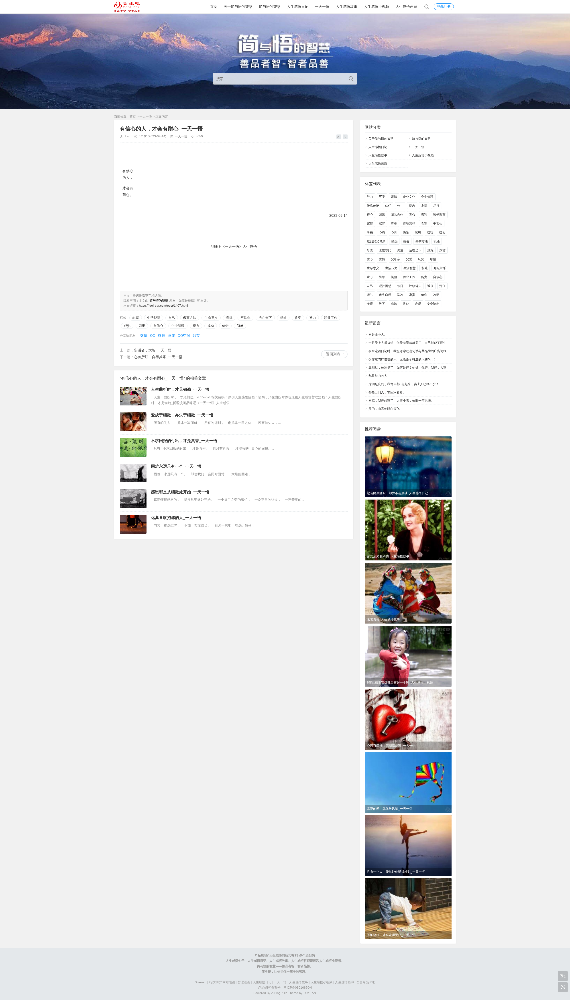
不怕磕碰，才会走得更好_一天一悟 (391, 935)
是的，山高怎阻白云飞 (384, 409)
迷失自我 (385, 295)
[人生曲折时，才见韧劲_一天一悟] (133, 396)
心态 (135, 318)
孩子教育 (439, 214)
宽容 (382, 223)
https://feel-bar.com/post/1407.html (163, 305)
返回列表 (333, 354)
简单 (240, 326)
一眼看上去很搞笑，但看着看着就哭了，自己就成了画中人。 (410, 343)
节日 (400, 286)
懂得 (229, 318)
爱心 (370, 259)
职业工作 (330, 318)
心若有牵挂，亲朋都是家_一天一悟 (391, 745)
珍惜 (433, 259)
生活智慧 (153, 318)
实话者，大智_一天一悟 (153, 350)
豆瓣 (171, 335)
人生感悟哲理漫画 (303, 961)
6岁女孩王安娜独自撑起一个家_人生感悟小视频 (400, 682)
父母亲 (395, 259)
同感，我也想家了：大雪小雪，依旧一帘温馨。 (401, 400)
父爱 (409, 259)
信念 (225, 326)
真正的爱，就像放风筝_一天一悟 (389, 808)
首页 (213, 6)
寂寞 (412, 295)
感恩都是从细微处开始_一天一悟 (180, 492)
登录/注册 (443, 6)
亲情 (394, 196)
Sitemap (200, 982)
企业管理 (178, 326)
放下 (382, 304)
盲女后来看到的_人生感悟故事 (388, 556)
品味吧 (262, 955)
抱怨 (394, 241)
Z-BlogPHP (278, 993)
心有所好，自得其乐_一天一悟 (158, 357)
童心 (370, 277)
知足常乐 (440, 268)
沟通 (400, 250)
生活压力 (391, 268)
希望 (424, 223)
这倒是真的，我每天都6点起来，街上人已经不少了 (403, 384)
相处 (283, 318)
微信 (161, 335)
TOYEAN (309, 993)
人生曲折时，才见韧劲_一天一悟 (180, 389)
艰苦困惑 (385, 286)
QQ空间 (184, 335)
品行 (436, 205)
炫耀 (430, 250)
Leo (127, 136)
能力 (196, 326)
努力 (312, 318)
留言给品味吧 (365, 982)
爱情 (382, 259)
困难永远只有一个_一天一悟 (176, 466)
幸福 (370, 232)
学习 (400, 295)
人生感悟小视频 (376, 6)
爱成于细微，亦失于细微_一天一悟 (182, 415)
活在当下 (265, 318)
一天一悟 (322, 6)
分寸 (400, 205)
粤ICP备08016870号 (298, 987)
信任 (388, 205)
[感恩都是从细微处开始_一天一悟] (133, 498)
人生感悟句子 (235, 961)
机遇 (437, 241)
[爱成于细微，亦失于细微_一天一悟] (133, 421)
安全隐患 (433, 304)
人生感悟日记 (297, 6)
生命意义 (211, 318)
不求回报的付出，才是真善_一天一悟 (184, 440)
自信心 (158, 326)
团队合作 (397, 214)
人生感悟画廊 (406, 6)
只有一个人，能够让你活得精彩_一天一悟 (396, 872)
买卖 (382, 196)
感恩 (418, 232)
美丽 (394, 277)
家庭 (370, 223)
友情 (424, 205)
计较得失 (415, 286)
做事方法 (189, 318)
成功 (210, 326)
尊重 (394, 223)
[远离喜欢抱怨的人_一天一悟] (133, 524)
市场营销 (409, 223)
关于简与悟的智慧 (238, 6)
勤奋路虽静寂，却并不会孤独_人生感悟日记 (397, 493)
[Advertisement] (201, 274)
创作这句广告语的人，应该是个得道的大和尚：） (402, 359)
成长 (442, 232)
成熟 (127, 326)
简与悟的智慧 (269, 6)
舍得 (418, 304)
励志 (412, 205)
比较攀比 (385, 250)
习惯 (436, 295)
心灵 (394, 232)
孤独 (424, 214)
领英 (196, 335)
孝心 (412, 214)
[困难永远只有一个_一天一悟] (133, 473)
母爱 (370, 250)
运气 (370, 295)
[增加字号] (338, 136)
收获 (406, 304)
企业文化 (409, 196)
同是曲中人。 (377, 334)
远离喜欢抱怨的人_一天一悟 (176, 517)
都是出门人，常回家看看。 (387, 392)
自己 (171, 318)
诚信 (430, 286)
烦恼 (442, 250)
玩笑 (421, 259)
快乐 (406, 232)
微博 (143, 335)
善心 (370, 214)
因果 (141, 326)
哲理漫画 (244, 982)
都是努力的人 (377, 376)
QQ (152, 335)
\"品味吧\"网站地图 (222, 982)
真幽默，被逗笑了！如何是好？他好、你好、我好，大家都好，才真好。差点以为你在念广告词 (433, 367)
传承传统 (373, 205)
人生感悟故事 (346, 6)
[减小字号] (345, 136)
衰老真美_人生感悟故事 (383, 619)
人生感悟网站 (278, 955)
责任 (442, 286)
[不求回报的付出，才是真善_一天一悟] (133, 447)
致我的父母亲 (376, 241)
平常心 (245, 318)
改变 (298, 318)
